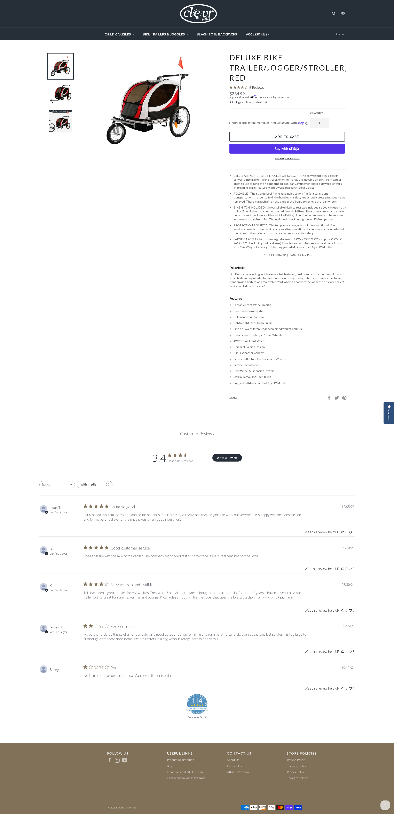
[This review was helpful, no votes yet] (342, 532)
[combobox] (57, 484)
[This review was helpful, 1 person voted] (342, 651)
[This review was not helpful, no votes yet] (350, 532)
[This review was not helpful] (350, 651)
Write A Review (227, 458)
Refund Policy (296, 760)
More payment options (287, 158)
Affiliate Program (238, 772)
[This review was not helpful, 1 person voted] (350, 688)
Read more (285, 597)
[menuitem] (119, 34)
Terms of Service (297, 778)
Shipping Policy (296, 766)
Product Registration (180, 760)
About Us (233, 760)
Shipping (234, 102)
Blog (170, 766)
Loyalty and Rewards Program (186, 778)
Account (341, 34)
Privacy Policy (295, 772)
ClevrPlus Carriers (126, 807)
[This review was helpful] (342, 688)
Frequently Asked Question (185, 772)
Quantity (316, 113)
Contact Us (234, 766)
